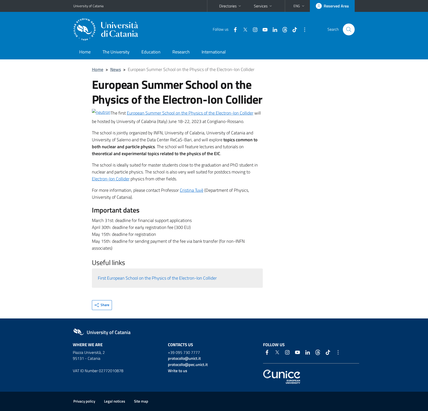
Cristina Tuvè (191, 190)
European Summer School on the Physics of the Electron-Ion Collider (190, 113)
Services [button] (261, 6)
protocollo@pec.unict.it (188, 364)
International (214, 51)
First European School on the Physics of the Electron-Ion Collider (157, 278)
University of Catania (88, 5)
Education (150, 51)
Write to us (177, 371)
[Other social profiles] (303, 29)
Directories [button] (228, 6)
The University (116, 51)
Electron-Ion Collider (111, 178)
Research (181, 51)
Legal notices (114, 401)
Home (85, 51)
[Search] (349, 29)
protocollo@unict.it (184, 358)
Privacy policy (84, 401)
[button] (299, 6)
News (115, 69)
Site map (141, 401)
